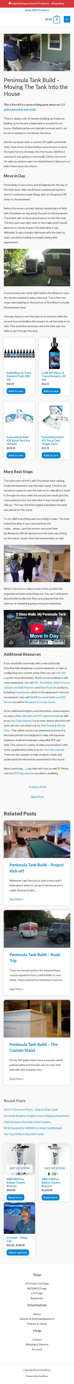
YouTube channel (21, 720)
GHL (36, 682)
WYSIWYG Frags (37, 1288)
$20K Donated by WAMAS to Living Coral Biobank (33, 1128)
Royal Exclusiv (48, 687)
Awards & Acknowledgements (37, 1318)
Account (37, 1349)
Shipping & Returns (37, 1344)
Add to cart (16, 391)
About (37, 1314)
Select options (18, 1252)
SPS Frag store (22, 773)
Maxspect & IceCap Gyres (40, 702)
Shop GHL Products (37, 10)
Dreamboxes (22, 692)
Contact (37, 1339)
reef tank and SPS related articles (41, 715)
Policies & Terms (37, 1323)
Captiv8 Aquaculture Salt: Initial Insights (27, 1121)
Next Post (37, 796)
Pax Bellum (46, 682)
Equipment (37, 1298)
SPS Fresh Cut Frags (37, 1283)
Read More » (16, 899)
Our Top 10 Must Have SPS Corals (24, 1134)
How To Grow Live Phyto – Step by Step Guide (31, 1109)
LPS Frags (37, 1293)
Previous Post (37, 787)
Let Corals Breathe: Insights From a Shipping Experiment (36, 1115)
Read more (15, 1197)
